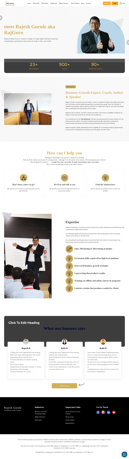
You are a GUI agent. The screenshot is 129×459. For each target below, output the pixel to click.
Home (29, 3)
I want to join (64, 386)
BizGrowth (36, 3)
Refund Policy (70, 423)
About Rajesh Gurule (73, 411)
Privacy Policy (70, 420)
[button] (124, 454)
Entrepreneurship (40, 414)
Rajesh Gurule (13, 407)
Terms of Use (70, 417)
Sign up (106, 3)
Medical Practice (40, 417)
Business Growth (41, 411)
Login (115, 3)
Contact (88, 3)
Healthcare (53, 3)
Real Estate (44, 3)
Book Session (75, 3)
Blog (82, 3)
